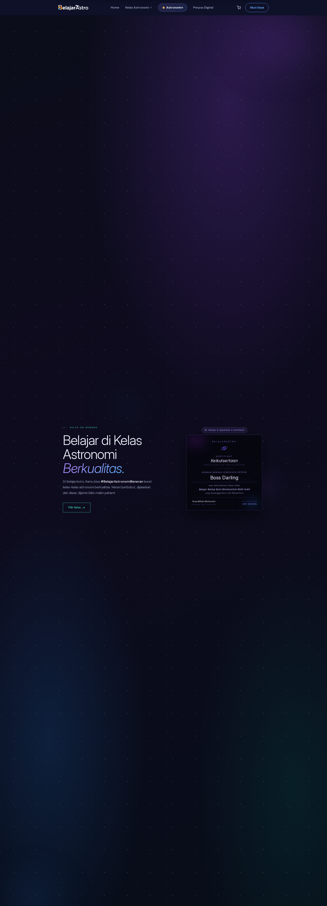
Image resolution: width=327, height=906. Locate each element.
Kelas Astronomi (137, 7)
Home (115, 7)
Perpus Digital (203, 7)
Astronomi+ (174, 7)
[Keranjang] (238, 7)
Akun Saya (257, 7)
